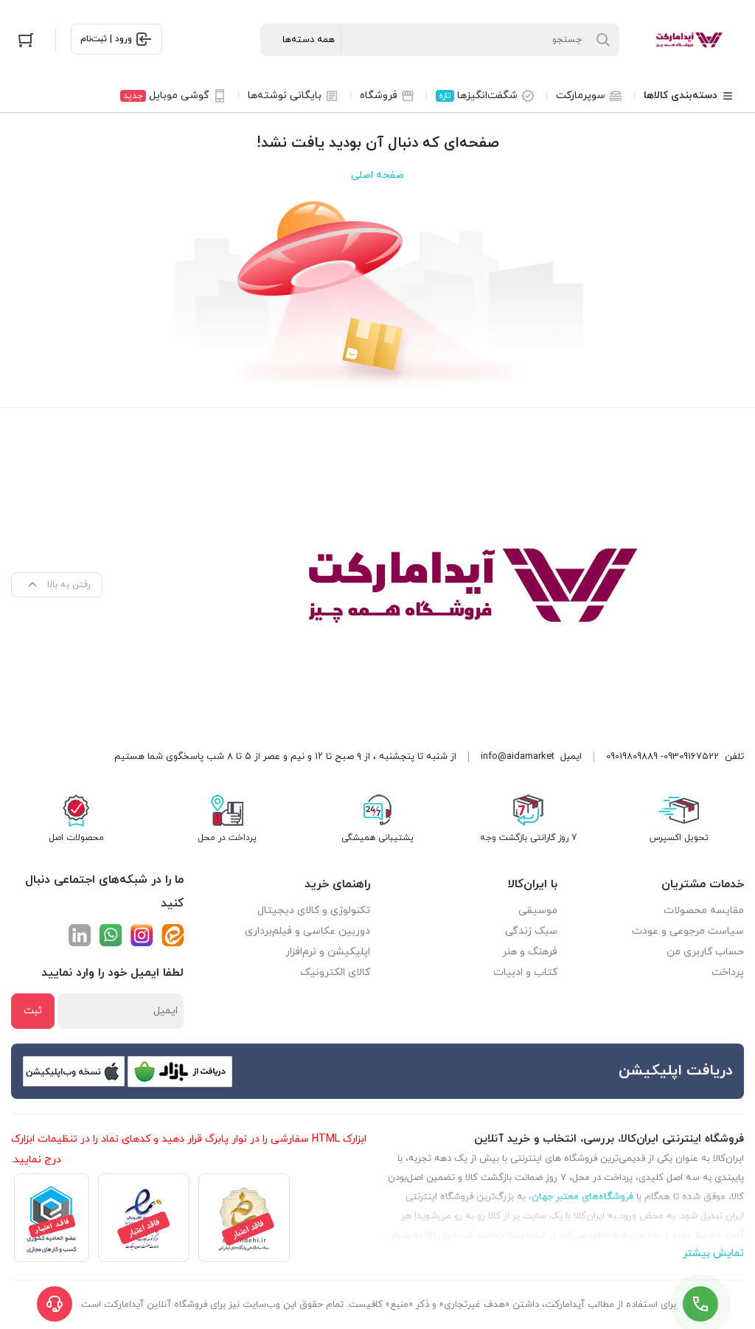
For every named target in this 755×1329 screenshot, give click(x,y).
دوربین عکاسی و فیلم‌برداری (307, 931)
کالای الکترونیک (335, 972)
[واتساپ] (111, 935)
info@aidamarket (517, 756)
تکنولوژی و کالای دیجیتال (313, 910)
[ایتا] (172, 935)
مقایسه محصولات (704, 910)
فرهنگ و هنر (529, 952)
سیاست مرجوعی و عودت (688, 931)
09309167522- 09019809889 (662, 756)
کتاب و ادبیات (525, 972)
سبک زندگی (531, 931)
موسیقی (537, 910)
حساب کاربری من (705, 952)
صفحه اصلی (377, 175)
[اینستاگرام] (142, 935)
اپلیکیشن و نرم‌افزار (327, 952)
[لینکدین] (80, 935)
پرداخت (727, 972)
